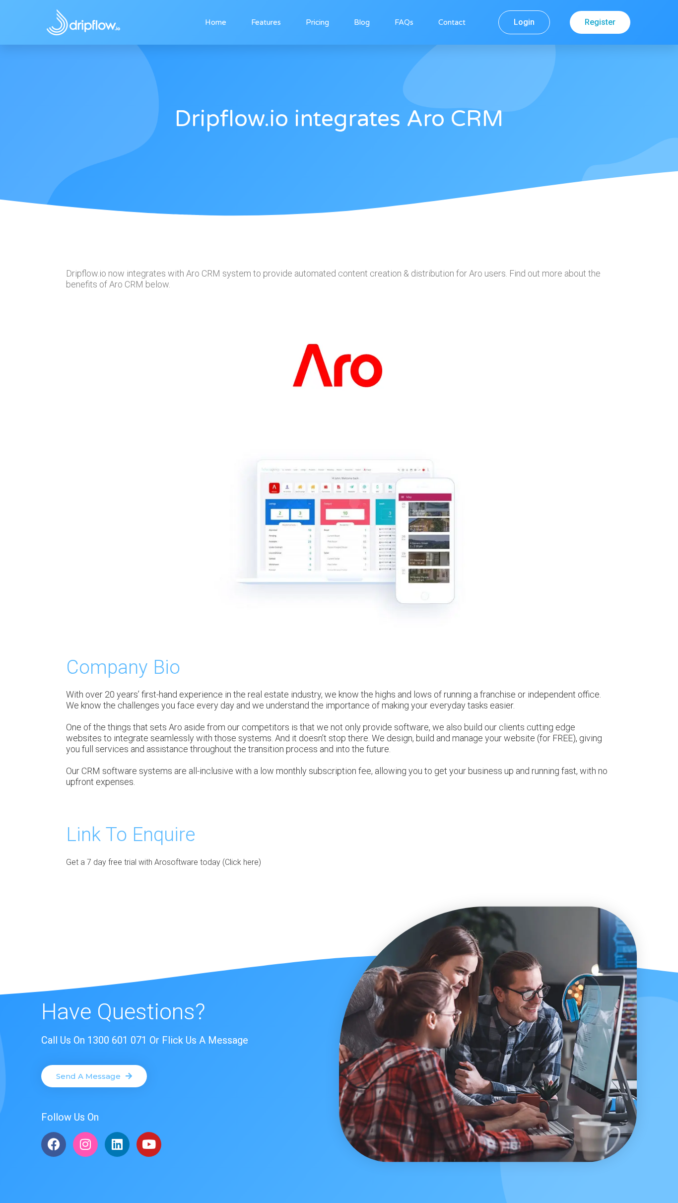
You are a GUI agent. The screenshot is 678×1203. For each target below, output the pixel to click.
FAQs (404, 22)
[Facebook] (53, 1144)
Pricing (317, 22)
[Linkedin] (117, 1144)
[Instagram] (85, 1144)
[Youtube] (148, 1144)
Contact (452, 22)
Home (215, 22)
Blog (362, 22)
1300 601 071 (117, 1040)
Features (266, 22)
